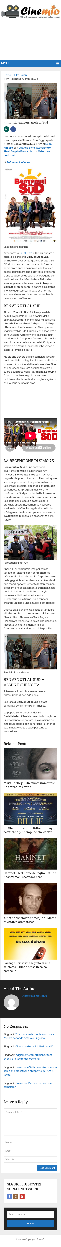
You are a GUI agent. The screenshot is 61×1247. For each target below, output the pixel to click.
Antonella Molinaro (18, 162)
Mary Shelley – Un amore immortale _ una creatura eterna (30, 785)
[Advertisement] (30, 42)
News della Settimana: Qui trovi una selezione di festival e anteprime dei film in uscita (30, 1071)
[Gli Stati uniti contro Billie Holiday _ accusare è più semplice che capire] (30, 809)
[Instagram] (15, 1196)
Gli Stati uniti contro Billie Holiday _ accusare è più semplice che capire (29, 830)
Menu (5, 63)
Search (30, 1223)
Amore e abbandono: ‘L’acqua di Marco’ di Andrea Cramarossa (30, 920)
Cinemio (20, 1239)
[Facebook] (9, 1196)
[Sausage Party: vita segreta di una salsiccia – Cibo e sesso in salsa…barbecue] (30, 944)
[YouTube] (22, 1196)
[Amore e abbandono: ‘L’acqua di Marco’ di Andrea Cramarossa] (30, 898)
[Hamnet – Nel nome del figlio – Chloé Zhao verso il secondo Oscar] (30, 854)
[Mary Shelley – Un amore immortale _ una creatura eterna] (30, 764)
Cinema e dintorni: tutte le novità (34, 1046)
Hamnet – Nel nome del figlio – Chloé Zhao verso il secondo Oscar (30, 875)
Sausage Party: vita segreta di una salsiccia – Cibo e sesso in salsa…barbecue (27, 967)
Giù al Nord (26, 253)
